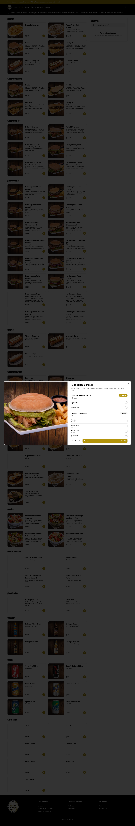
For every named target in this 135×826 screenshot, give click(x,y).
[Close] (128, 384)
